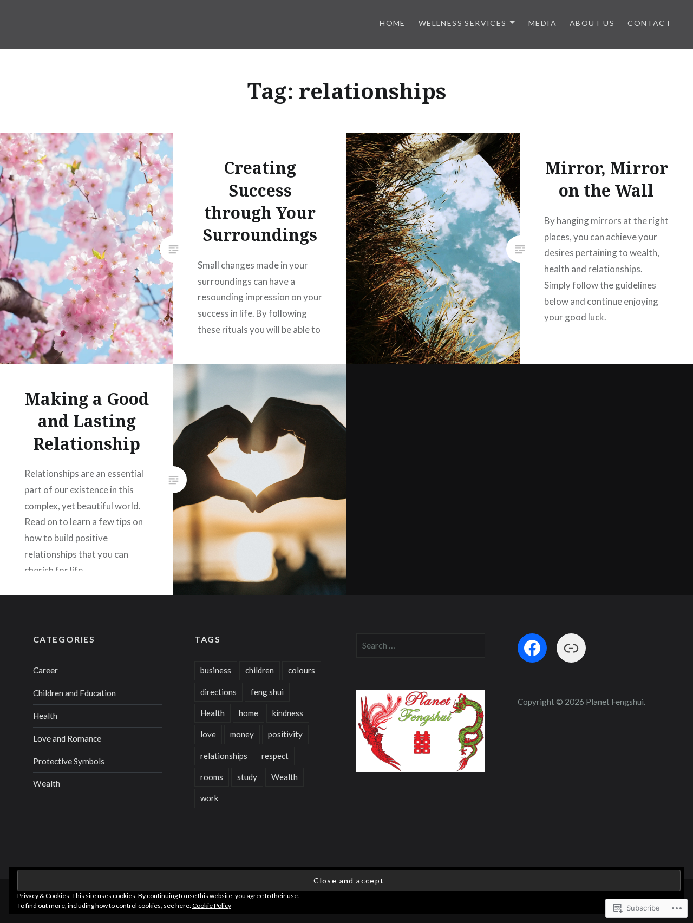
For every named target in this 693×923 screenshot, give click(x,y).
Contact (649, 23)
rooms (211, 777)
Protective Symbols (68, 761)
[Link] (571, 648)
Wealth (46, 783)
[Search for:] (421, 645)
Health (45, 716)
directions (218, 692)
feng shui (267, 692)
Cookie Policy (211, 905)
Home (393, 23)
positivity (285, 734)
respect (275, 756)
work (209, 798)
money (242, 734)
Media (542, 23)
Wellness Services (463, 23)
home (248, 713)
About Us (592, 23)
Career (45, 670)
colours (301, 670)
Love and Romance (67, 738)
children (259, 670)
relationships (223, 756)
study (247, 777)
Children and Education (74, 693)
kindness (287, 713)
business (215, 670)
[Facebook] (532, 648)
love (208, 734)
